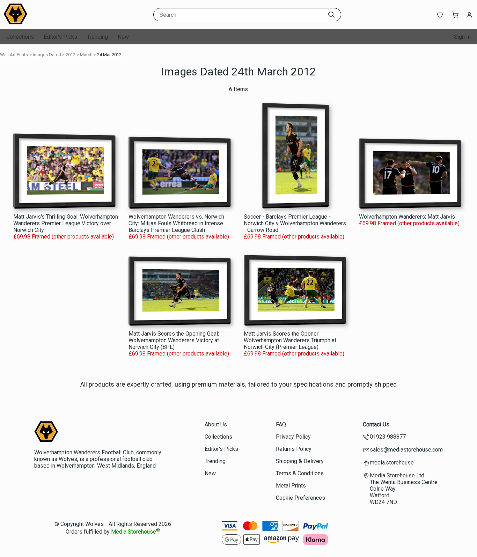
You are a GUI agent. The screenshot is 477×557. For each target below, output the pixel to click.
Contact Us (376, 424)
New (123, 37)
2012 (70, 54)
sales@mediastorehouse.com (406, 449)
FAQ (281, 424)
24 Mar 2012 (109, 54)
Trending (97, 37)
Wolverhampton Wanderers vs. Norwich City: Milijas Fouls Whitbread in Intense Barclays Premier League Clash (176, 223)
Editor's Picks (60, 37)
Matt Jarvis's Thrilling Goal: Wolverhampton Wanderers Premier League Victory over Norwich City (65, 223)
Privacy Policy (293, 436)
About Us (216, 424)
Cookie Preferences (300, 497)
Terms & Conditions (300, 473)
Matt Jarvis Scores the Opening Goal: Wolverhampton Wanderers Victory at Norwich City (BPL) (174, 340)
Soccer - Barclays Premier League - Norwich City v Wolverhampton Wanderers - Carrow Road (295, 223)
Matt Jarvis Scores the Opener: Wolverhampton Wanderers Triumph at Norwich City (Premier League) (290, 340)
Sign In (462, 37)
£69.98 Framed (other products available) (63, 236)
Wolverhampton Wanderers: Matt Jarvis (407, 216)
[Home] (47, 22)
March (86, 54)
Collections (20, 37)
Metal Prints (291, 485)
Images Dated (47, 54)
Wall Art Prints (14, 54)
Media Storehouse (133, 532)
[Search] (331, 14)
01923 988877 (388, 436)
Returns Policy (293, 449)
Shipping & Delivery (300, 461)
